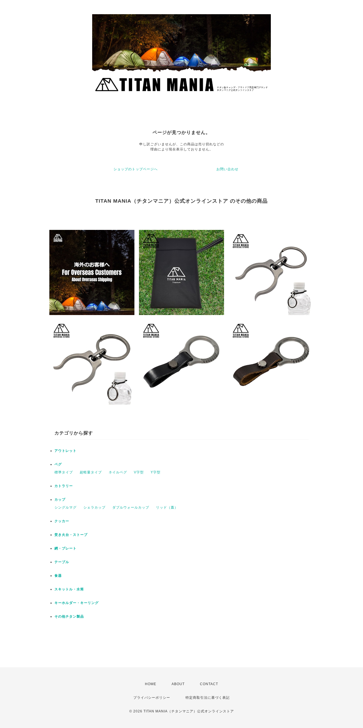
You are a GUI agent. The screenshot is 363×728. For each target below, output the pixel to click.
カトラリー (63, 486)
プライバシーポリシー (151, 698)
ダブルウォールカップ (130, 507)
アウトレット (65, 451)
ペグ (58, 464)
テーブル (61, 562)
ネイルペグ (118, 472)
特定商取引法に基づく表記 (207, 698)
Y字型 (156, 472)
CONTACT (209, 684)
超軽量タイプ (91, 472)
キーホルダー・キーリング (76, 603)
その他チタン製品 (69, 616)
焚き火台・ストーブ (71, 535)
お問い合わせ (227, 169)
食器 (58, 576)
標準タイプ (63, 472)
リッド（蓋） (167, 507)
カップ (60, 500)
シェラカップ (94, 507)
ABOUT (178, 684)
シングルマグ (65, 507)
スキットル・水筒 (69, 589)
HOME (150, 684)
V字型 (139, 472)
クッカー (61, 521)
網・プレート (65, 548)
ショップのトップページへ (135, 169)
